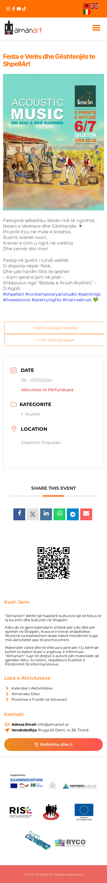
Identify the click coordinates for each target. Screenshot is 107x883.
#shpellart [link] (13, 294)
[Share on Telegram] (73, 514)
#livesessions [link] (16, 299)
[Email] (86, 514)
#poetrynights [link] (47, 299)
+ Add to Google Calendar (55, 328)
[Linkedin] (46, 514)
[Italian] (87, 11)
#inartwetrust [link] (77, 299)
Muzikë (32, 414)
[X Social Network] (33, 514)
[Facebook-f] (13, 9)
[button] (96, 27)
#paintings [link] (89, 294)
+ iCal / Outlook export (55, 340)
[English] (95, 5)
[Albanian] (87, 5)
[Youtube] (19, 9)
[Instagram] (8, 9)
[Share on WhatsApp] (59, 514)
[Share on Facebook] (19, 514)
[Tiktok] (24, 9)
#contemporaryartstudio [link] (51, 294)
